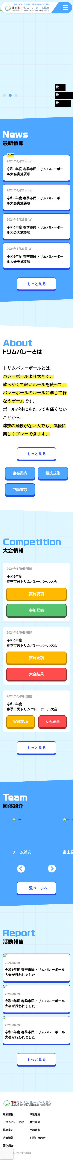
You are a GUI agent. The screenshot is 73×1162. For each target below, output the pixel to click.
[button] (4, 95)
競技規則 (35, 1121)
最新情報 (8, 1114)
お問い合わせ (37, 1137)
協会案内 (8, 1129)
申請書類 (35, 1129)
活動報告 (35, 1114)
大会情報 (8, 1137)
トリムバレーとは (13, 1121)
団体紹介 (8, 1145)
